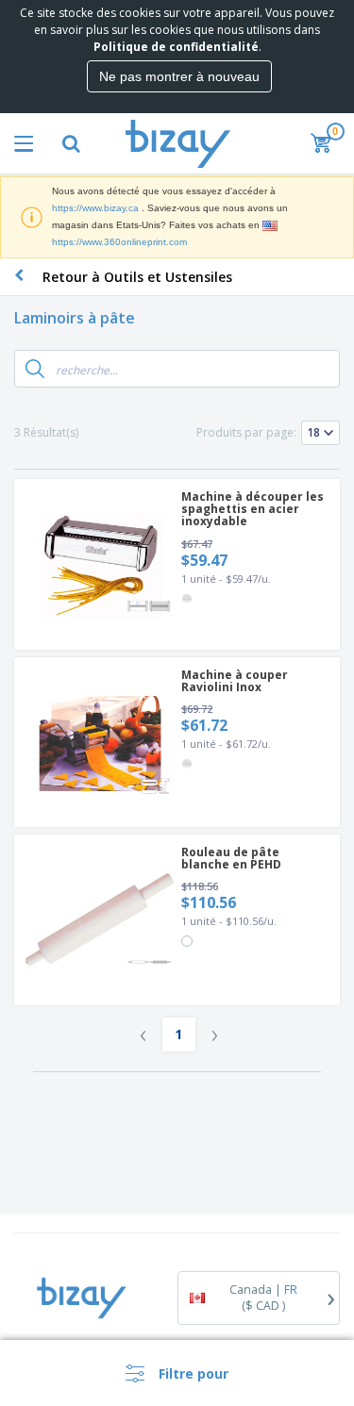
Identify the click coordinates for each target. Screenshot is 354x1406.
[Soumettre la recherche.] (34, 368)
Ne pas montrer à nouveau (179, 76)
